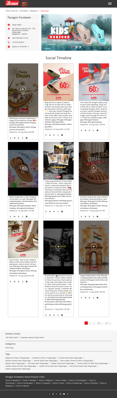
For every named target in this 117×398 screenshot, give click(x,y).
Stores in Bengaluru (13, 380)
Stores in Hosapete (43, 383)
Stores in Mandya (91, 383)
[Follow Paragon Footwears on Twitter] (56, 393)
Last (106, 323)
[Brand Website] (67, 393)
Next (98, 323)
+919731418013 (18, 42)
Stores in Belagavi (30, 380)
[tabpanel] (76, 32)
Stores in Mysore (22, 386)
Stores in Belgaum (46, 380)
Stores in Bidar (61, 380)
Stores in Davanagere (25, 383)
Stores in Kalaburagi (74, 383)
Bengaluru (34, 11)
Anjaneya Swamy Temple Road (32, 337)
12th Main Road (11, 337)
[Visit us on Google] (53, 393)
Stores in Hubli (58, 383)
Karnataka (24, 11)
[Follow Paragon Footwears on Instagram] (60, 393)
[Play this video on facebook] (23, 90)
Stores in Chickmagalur (78, 380)
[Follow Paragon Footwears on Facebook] (49, 393)
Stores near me (11, 11)
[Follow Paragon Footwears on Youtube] (64, 393)
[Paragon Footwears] (16, 4)
